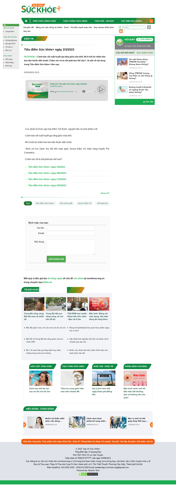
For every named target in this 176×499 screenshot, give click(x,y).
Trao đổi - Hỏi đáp (104, 21)
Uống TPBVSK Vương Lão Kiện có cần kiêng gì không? (140, 75)
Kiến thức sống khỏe (44, 21)
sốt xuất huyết (66, 203)
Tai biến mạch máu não (81, 27)
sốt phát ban (102, 203)
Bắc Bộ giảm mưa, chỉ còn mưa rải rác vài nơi (46, 328)
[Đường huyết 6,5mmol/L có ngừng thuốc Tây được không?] (122, 89)
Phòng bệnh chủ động (90, 442)
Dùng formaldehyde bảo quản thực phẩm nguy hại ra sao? (89, 329)
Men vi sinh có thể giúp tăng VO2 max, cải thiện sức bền (96, 419)
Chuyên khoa (10, 31)
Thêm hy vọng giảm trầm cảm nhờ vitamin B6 (72, 390)
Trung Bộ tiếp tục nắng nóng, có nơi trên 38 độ (54, 316)
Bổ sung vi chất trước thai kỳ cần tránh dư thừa (138, 419)
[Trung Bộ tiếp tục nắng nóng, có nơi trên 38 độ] (56, 304)
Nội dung (39, 242)
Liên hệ (149, 442)
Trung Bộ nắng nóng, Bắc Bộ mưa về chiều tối (34, 316)
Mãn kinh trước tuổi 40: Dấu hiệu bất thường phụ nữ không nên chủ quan (135, 393)
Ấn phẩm (132, 442)
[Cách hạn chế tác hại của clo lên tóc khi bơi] (40, 378)
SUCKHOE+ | (30, 56)
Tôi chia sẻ (9, 47)
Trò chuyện (106, 442)
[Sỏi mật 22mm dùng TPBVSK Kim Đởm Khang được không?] (122, 61)
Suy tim (26, 31)
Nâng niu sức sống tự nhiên (49, 27)
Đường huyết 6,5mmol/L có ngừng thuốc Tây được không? (140, 89)
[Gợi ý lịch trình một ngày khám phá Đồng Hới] (103, 378)
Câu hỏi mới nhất (125, 53)
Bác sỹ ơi (9, 50)
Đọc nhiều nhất (145, 53)
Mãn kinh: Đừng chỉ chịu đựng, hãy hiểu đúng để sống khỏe (98, 316)
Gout (66, 27)
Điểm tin (47, 282)
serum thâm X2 (84, 203)
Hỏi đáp (130, 39)
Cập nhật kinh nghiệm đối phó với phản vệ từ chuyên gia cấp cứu (88, 340)
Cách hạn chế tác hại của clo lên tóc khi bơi (39, 390)
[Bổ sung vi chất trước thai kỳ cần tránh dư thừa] (118, 425)
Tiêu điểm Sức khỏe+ (45, 203)
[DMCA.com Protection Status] (88, 474)
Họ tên (40, 228)
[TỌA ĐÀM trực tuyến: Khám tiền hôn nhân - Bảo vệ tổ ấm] (77, 304)
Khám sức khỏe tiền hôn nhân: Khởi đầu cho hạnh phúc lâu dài (88, 351)
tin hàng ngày (55, 278)
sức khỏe (78, 278)
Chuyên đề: (28, 27)
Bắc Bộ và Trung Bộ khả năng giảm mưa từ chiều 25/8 (44, 340)
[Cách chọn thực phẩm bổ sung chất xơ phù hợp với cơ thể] (36, 422)
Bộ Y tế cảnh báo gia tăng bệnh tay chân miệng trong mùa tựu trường (43, 351)
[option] (46, 422)
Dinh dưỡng (9, 62)
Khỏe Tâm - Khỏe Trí (71, 442)
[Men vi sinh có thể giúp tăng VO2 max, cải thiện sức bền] (77, 422)
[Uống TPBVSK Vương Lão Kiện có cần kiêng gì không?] (122, 75)
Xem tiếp (149, 102)
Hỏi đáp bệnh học (11, 40)
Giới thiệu (141, 442)
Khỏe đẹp (9, 66)
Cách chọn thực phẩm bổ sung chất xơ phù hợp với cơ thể (54, 419)
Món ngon (9, 59)
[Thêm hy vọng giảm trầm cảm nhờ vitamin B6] (72, 378)
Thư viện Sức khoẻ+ (131, 21)
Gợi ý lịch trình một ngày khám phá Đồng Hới (102, 391)
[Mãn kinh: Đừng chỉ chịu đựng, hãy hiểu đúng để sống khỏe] (99, 304)
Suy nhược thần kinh (104, 27)
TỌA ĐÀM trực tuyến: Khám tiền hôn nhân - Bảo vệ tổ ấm (77, 316)
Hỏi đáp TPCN (10, 44)
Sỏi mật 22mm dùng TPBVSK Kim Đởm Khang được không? (139, 61)
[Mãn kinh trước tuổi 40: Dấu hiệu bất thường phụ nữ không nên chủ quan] (135, 378)
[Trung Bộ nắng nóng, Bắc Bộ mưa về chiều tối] (34, 304)
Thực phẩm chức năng (75, 21)
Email (41, 233)
